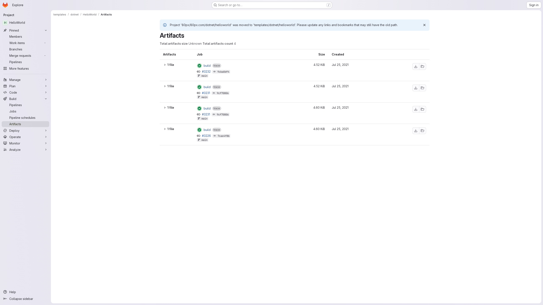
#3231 (206, 93)
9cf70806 (223, 93)
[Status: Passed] (199, 65)
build (207, 65)
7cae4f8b (224, 136)
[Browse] (422, 66)
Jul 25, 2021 (340, 65)
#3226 (207, 135)
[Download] (415, 66)
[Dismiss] (424, 25)
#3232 (206, 71)
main (204, 76)
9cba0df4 (223, 71)
